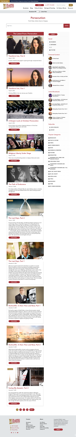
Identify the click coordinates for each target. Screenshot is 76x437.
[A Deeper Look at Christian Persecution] (25, 109)
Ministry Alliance (43, 422)
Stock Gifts (42, 424)
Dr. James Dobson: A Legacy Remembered (59, 94)
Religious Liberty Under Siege (20, 152)
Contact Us (42, 427)
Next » (31, 408)
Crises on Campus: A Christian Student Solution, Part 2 (59, 116)
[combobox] (62, 3)
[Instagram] (14, 431)
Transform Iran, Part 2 (17, 54)
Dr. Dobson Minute (61, 6)
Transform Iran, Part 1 (17, 87)
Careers (41, 423)
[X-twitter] (16, 431)
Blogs (31, 6)
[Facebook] (11, 431)
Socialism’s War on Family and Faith (60, 74)
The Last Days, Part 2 (17, 216)
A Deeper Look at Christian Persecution (24, 119)
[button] (38, 436)
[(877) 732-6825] (45, 3)
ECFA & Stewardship (44, 426)
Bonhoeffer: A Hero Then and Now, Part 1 (24, 304)
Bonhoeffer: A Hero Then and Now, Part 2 (24, 343)
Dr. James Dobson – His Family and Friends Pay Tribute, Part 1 (60, 103)
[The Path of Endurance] (25, 173)
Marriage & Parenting (49, 6)
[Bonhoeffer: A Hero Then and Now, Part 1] (25, 294)
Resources (70, 6)
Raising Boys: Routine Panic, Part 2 (60, 107)
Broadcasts (26, 6)
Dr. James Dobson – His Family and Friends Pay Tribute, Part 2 (60, 98)
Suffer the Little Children (58, 61)
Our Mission (42, 420)
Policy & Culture (39, 6)
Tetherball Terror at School (58, 83)
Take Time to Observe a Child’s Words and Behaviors (59, 70)
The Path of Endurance (17, 183)
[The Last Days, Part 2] (25, 207)
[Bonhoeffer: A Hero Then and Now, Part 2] (25, 333)
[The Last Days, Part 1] (25, 250)
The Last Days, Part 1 (17, 259)
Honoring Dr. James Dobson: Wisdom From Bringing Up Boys (59, 66)
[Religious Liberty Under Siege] (25, 142)
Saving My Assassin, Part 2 (18, 386)
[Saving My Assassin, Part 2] (25, 376)
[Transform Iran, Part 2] (25, 44)
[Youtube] (18, 431)
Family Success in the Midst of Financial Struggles (59, 79)
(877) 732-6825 (50, 3)
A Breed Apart (56, 56)
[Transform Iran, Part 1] (25, 76)
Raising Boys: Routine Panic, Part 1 (60, 111)
